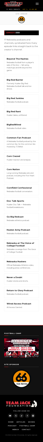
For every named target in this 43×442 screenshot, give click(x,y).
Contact (26, 429)
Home (11, 422)
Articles (20, 422)
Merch (15, 429)
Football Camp (27, 426)
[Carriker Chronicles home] (13, 3)
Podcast (12, 426)
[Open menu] (37, 3)
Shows (31, 422)
